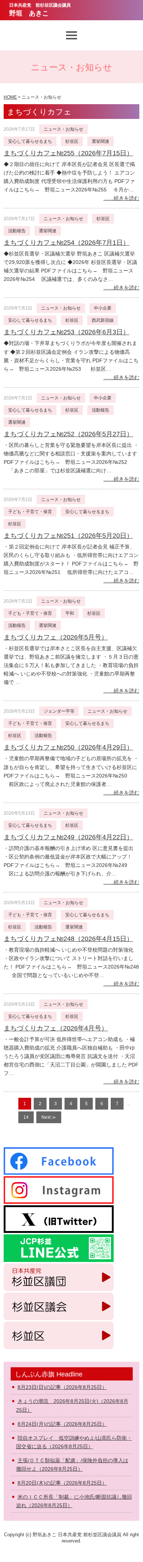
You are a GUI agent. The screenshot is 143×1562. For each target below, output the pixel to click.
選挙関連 (100, 141)
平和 (69, 613)
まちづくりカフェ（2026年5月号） (56, 637)
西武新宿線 (103, 320)
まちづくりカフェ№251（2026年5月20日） (68, 535)
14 (26, 1117)
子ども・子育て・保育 (30, 511)
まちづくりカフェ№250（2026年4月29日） (68, 747)
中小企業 (102, 308)
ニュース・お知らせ (63, 129)
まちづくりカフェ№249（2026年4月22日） (68, 837)
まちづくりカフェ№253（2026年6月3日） (66, 332)
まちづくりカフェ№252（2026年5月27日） (68, 434)
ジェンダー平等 (59, 711)
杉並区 (71, 141)
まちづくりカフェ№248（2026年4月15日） (68, 938)
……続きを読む (121, 198)
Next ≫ (48, 1117)
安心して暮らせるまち (30, 141)
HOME (10, 97)
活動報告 (17, 230)
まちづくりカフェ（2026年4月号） (56, 1028)
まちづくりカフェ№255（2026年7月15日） (68, 153)
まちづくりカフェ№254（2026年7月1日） (66, 242)
